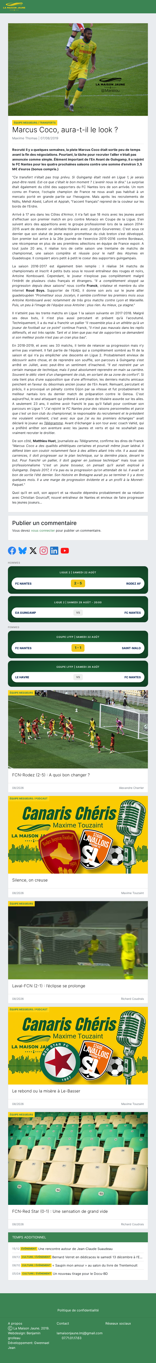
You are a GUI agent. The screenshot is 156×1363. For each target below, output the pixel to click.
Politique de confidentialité (78, 1310)
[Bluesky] (22, 551)
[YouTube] (65, 551)
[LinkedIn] (54, 551)
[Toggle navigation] (148, 7)
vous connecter (43, 530)
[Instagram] (44, 551)
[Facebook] (12, 551)
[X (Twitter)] (33, 551)
